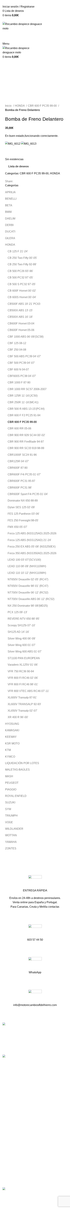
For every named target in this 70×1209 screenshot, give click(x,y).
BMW (8, 211)
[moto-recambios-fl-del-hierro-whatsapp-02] (35, 964)
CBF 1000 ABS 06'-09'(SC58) (25, 336)
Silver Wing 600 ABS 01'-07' (25, 651)
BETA (8, 205)
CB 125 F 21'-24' (18, 251)
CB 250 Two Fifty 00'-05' (22, 257)
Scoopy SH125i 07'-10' (21, 625)
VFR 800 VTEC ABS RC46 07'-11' (28, 691)
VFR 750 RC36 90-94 (21, 671)
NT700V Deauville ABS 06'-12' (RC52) (31, 599)
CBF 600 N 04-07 (18, 369)
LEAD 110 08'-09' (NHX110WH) (27, 566)
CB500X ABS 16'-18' (20, 316)
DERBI (9, 225)
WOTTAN (11, 835)
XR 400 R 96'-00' (18, 717)
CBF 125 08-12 (17, 343)
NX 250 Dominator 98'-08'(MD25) (28, 605)
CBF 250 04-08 (17, 349)
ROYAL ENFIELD (16, 795)
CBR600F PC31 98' (20, 487)
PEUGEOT (12, 782)
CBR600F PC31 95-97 (21, 480)
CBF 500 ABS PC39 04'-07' (24, 356)
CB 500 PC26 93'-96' (20, 271)
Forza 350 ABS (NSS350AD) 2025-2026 (32, 553)
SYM (8, 809)
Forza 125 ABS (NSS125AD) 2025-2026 (32, 533)
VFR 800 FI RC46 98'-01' (23, 684)
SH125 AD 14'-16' (18, 631)
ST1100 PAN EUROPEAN (24, 658)
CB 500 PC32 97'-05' (20, 277)
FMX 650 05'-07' (17, 526)
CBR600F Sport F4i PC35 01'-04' (28, 494)
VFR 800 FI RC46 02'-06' (23, 677)
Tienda (7, 1122)
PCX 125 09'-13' (17, 612)
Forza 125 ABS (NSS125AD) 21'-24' (29, 540)
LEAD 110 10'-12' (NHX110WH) (27, 572)
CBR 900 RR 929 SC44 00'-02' (26, 435)
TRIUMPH (11, 815)
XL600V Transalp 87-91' (22, 697)
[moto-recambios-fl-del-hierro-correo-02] (35, 996)
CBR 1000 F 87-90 (19, 382)
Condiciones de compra (17, 1157)
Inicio (8, 105)
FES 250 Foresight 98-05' (23, 520)
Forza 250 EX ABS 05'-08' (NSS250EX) (32, 546)
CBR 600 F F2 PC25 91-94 (24, 415)
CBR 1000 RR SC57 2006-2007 (27, 389)
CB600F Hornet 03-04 (21, 323)
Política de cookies (14, 1176)
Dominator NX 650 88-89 (23, 500)
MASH (9, 776)
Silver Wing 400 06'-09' (22, 638)
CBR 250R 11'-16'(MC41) (23, 402)
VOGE (9, 822)
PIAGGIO (10, 789)
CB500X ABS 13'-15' (20, 310)
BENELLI (10, 198)
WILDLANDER (14, 828)
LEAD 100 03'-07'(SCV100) (24, 559)
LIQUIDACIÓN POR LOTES (22, 763)
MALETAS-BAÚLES (17, 769)
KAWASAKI (12, 730)
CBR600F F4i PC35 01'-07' (24, 474)
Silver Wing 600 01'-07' (22, 645)
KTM (8, 750)
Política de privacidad (16, 1169)
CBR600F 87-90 (18, 467)
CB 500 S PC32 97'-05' (22, 284)
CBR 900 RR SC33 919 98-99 (26, 448)
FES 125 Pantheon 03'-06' (23, 513)
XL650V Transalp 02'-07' (22, 710)
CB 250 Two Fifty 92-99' (22, 264)
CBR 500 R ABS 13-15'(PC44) (26, 408)
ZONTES (10, 848)
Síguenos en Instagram (17, 1104)
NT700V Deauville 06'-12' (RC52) (28, 592)
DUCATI (10, 231)
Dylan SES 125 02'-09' (21, 507)
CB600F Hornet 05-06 (21, 330)
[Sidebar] (4, 1196)
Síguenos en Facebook (17, 1098)
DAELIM (10, 218)
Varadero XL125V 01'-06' (23, 664)
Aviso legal (9, 1163)
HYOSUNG (12, 723)
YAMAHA (11, 841)
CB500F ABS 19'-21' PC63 (24, 303)
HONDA (20, 105)
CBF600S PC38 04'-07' (22, 376)
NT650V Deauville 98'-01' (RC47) (28, 585)
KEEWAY (11, 736)
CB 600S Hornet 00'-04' (22, 297)
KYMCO (10, 756)
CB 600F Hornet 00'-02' (22, 290)
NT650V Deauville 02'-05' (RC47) (28, 579)
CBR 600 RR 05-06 (19, 428)
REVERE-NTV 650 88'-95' (24, 618)
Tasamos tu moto (13, 1129)
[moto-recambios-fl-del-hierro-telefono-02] (35, 931)
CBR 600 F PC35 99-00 (42, 105)
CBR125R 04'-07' (18, 461)
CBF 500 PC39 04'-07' (21, 362)
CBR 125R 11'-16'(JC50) (23, 395)
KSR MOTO (12, 743)
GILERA (10, 238)
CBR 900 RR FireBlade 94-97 (26, 441)
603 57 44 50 (11, 1086)
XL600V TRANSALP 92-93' (24, 704)
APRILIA (10, 192)
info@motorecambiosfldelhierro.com (25, 1092)
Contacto (8, 1135)
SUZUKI (10, 802)
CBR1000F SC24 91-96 (22, 454)
